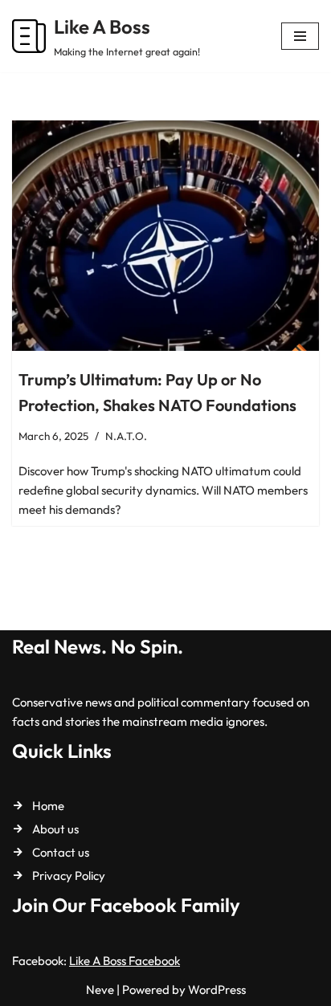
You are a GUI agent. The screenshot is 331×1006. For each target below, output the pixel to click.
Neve (100, 989)
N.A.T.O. (126, 436)
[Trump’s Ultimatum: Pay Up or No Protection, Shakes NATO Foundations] (165, 235)
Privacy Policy (68, 875)
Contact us (60, 852)
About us (55, 829)
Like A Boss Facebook (124, 960)
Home (48, 805)
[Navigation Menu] (300, 36)
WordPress (217, 989)
